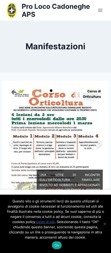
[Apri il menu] (100, 10)
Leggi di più (45, 222)
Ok (56, 245)
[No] (104, 223)
